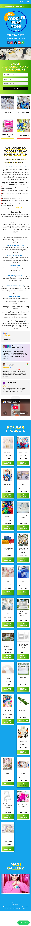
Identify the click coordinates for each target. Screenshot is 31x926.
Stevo (23, 484)
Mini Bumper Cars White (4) (23, 516)
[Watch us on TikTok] (15, 42)
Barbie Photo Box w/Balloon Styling (23, 805)
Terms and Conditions (8, 906)
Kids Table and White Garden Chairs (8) (7, 805)
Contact (19, 906)
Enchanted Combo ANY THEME (7, 645)
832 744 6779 (15, 35)
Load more (15, 398)
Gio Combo (7, 710)
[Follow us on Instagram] (11, 42)
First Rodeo (7, 484)
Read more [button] (5, 358)
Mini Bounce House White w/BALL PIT (23, 613)
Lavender (8, 838)
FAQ (23, 906)
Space (23, 773)
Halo (7, 773)
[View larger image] (15, 884)
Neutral (8, 678)
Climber (7, 516)
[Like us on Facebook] (8, 42)
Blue (23, 581)
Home (15, 906)
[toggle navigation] (28, 2)
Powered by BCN (16, 904)
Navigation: (23, 1)
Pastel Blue (7, 452)
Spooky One (23, 741)
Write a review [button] (7, 339)
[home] (2, 2)
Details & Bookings (7, 463)
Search (15, 88)
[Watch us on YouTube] (19, 42)
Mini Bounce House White (23, 678)
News (17, 908)
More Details (23, 720)
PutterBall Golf (23, 710)
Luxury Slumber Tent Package (23, 549)
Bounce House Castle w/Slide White (23, 646)
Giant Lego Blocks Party (7, 549)
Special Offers (22, 908)
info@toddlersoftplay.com (15, 38)
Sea (8, 613)
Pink (7, 581)
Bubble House (23, 452)
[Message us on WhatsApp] (23, 42)
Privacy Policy (12, 908)
